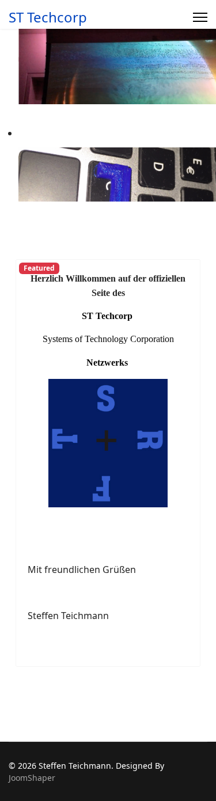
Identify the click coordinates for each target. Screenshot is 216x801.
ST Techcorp (48, 17)
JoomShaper (32, 777)
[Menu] (200, 17)
